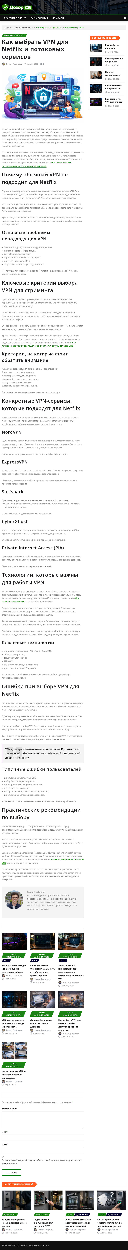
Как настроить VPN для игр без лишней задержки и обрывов (14, 969)
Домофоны (59, 18)
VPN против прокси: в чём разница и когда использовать (13, 1023)
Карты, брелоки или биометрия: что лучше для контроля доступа (109, 1223)
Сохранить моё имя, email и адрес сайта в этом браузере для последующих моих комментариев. (41, 1162)
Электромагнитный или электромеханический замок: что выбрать (78, 1223)
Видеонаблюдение (15, 18)
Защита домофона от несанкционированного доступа (14, 1223)
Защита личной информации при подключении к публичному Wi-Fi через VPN (71, 972)
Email (5, 1144)
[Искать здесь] (125, 18)
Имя (5, 1131)
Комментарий (9, 1108)
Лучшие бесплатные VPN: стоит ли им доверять (41, 1023)
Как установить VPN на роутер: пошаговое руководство (14, 1074)
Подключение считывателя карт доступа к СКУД (44, 1223)
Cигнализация (39, 18)
